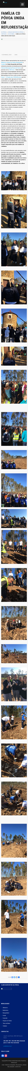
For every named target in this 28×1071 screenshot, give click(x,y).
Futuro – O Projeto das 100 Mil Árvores (11, 77)
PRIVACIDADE (19, 1064)
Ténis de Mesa (6, 1023)
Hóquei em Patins (11, 62)
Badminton (5, 1010)
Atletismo (3, 62)
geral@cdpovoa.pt (8, 1046)
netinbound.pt (14, 1062)
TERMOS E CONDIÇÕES (10, 1064)
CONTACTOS (18, 1066)
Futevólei (5, 1018)
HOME (3, 1064)
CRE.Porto (11, 69)
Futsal (4, 1015)
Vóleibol (5, 1026)
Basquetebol (19, 62)
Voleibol (3, 64)
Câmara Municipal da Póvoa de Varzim (11, 68)
